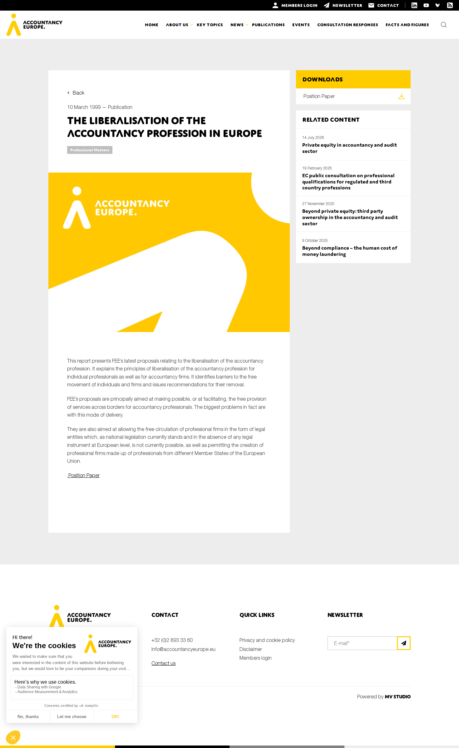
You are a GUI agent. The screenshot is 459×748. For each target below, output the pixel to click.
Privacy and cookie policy (267, 640)
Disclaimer (250, 649)
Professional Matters (89, 150)
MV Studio (398, 697)
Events (301, 24)
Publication (120, 107)
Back (78, 92)
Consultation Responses (347, 24)
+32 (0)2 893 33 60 (172, 640)
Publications (268, 24)
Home (151, 24)
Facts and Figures (407, 24)
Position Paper (83, 475)
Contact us (163, 663)
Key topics (210, 24)
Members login (255, 658)
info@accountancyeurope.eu (183, 649)
